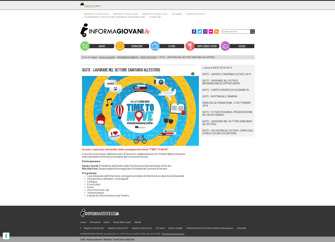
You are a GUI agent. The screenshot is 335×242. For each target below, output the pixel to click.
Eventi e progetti (195, 14)
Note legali (107, 239)
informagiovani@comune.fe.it (173, 234)
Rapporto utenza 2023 (125, 14)
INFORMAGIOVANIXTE (127, 57)
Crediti (83, 239)
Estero (106, 222)
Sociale (138, 222)
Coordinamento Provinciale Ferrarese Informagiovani (114, 17)
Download (155, 17)
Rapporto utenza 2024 (96, 14)
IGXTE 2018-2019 (148, 57)
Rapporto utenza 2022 (154, 14)
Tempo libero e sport (122, 222)
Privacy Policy (118, 239)
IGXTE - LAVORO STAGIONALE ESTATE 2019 (226, 74)
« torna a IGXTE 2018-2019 (217, 67)
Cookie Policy (129, 239)
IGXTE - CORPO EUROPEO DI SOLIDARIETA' (225, 90)
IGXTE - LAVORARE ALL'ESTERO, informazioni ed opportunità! (221, 82)
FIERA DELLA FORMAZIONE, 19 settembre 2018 (226, 104)
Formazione (95, 222)
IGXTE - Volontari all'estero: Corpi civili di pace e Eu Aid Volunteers (227, 132)
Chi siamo (177, 14)
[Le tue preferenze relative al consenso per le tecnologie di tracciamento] (6, 236)
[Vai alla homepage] (115, 30)
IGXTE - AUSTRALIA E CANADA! (219, 96)
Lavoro (83, 222)
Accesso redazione (94, 239)
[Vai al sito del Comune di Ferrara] (90, 5)
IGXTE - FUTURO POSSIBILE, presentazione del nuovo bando (227, 113)
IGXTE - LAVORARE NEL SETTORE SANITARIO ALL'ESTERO (227, 123)
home (94, 57)
